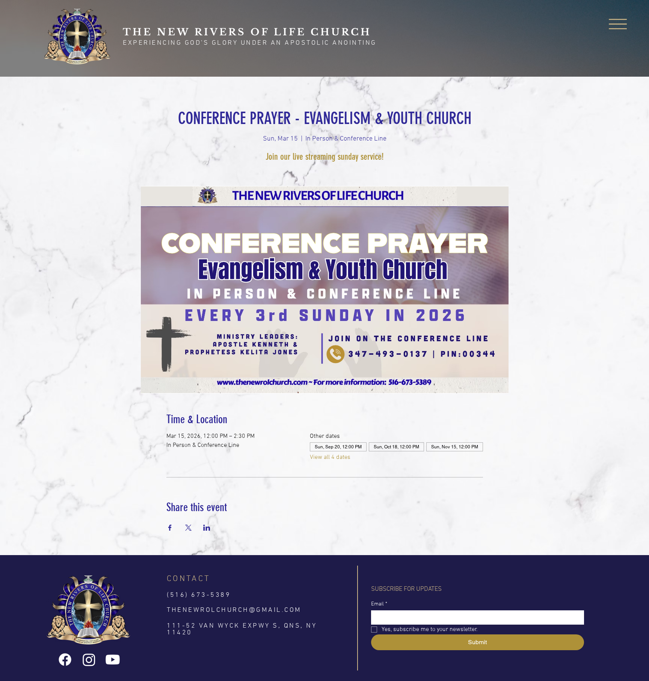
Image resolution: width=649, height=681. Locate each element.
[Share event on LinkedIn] (206, 528)
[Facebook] (65, 659)
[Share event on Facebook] (170, 528)
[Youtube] (112, 659)
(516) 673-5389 (199, 595)
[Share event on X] (188, 528)
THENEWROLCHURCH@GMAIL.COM (234, 610)
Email (379, 604)
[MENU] (618, 23)
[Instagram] (89, 659)
